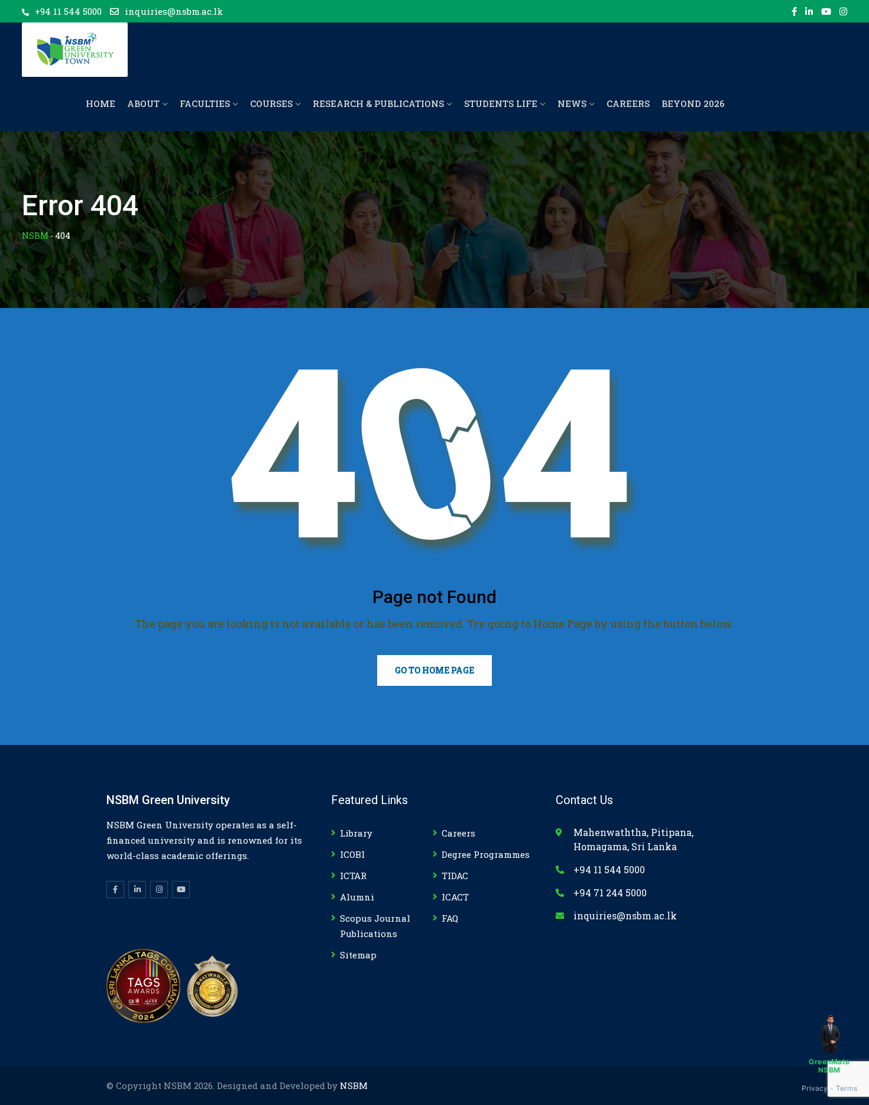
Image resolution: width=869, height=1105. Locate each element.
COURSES (271, 103)
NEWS (571, 103)
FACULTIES (205, 103)
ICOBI (352, 854)
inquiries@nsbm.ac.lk (174, 11)
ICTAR (353, 876)
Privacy (815, 1088)
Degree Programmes (486, 854)
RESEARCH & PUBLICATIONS (378, 103)
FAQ (450, 918)
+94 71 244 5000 (610, 892)
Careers (458, 833)
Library (356, 833)
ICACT (455, 897)
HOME (100, 103)
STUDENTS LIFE (500, 103)
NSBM (354, 1085)
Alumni (357, 897)
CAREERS (628, 103)
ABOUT (143, 103)
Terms (847, 1088)
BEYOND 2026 (693, 103)
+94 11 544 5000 (68, 11)
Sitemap (358, 955)
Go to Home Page (434, 670)
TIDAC (455, 876)
